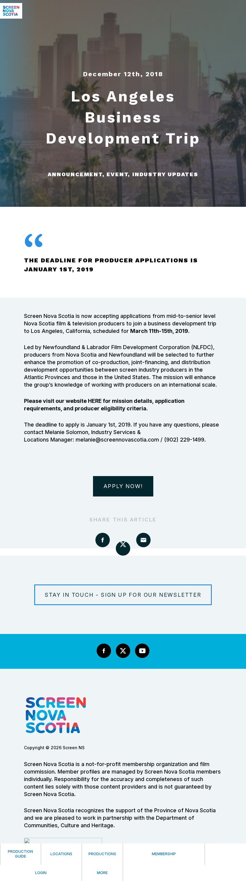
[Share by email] (143, 540)
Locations (61, 854)
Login (40, 872)
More (102, 872)
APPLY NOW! (123, 486)
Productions (102, 854)
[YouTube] (142, 651)
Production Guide (20, 853)
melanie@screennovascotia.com (117, 439)
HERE (95, 401)
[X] (123, 651)
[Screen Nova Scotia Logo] (11, 17)
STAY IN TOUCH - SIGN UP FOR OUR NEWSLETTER (123, 595)
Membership (164, 854)
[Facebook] (104, 651)
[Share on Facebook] (102, 540)
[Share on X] (123, 548)
